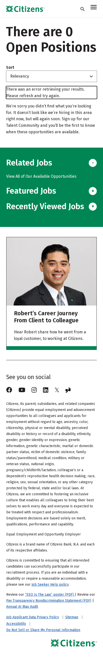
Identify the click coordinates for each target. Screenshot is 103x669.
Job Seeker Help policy (50, 584)
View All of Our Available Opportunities (41, 176)
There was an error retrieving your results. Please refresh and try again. (45, 92)
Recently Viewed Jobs (45, 206)
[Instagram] (34, 390)
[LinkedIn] (45, 390)
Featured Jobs (31, 191)
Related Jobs (29, 162)
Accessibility (16, 624)
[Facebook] (9, 390)
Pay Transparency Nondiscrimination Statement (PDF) (48, 600)
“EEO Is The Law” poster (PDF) (50, 594)
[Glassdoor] (68, 390)
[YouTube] (21, 390)
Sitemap (71, 617)
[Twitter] (56, 390)
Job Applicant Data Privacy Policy (32, 617)
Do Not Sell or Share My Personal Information (43, 630)
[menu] (93, 8)
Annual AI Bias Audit (22, 606)
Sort (10, 68)
